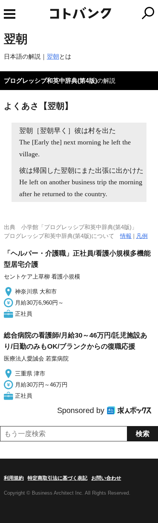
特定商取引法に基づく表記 (57, 478)
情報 (126, 236)
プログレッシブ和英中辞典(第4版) (50, 80)
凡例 (142, 236)
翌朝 (53, 56)
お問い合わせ (106, 478)
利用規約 (14, 478)
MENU (9, 14)
